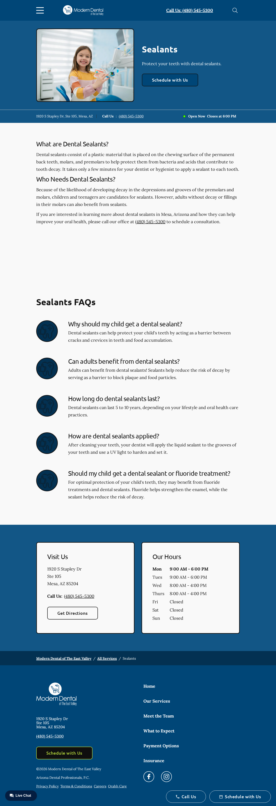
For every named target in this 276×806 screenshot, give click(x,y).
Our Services (156, 701)
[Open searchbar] (235, 10)
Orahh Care (117, 786)
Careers (100, 786)
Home (149, 686)
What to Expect (158, 730)
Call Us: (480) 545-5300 (189, 10)
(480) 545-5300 (131, 116)
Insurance (153, 760)
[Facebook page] (148, 776)
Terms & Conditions (76, 786)
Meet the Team (158, 716)
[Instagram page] (166, 776)
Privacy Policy (47, 786)
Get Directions (72, 613)
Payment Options (161, 745)
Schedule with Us (170, 80)
